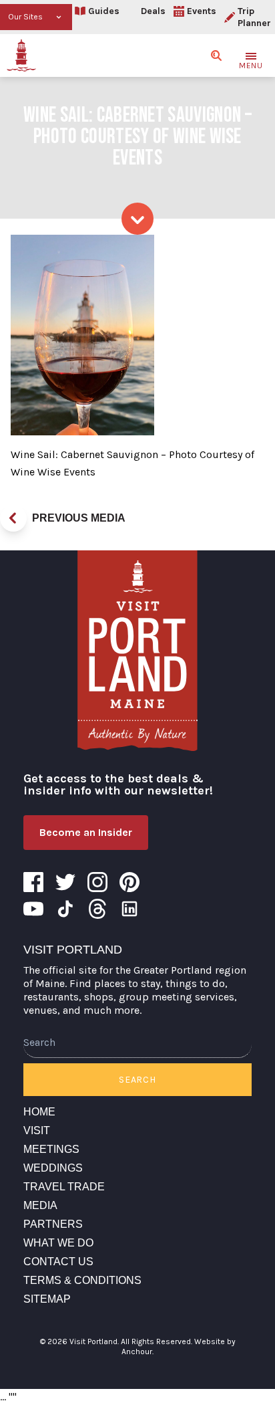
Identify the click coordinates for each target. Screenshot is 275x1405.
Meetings (51, 1149)
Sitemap (47, 1299)
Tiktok (65, 908)
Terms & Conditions (82, 1280)
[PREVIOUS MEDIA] (13, 518)
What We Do (58, 1243)
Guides (103, 11)
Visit (36, 1130)
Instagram (97, 882)
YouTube (33, 908)
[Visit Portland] (21, 55)
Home (39, 1111)
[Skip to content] (137, 219)
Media (40, 1205)
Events (201, 11)
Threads (97, 908)
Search (137, 1079)
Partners (53, 1224)
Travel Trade (64, 1186)
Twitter (65, 882)
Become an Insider (85, 832)
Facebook (33, 882)
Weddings (53, 1168)
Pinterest (129, 882)
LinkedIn (129, 908)
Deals (153, 11)
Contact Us (58, 1261)
